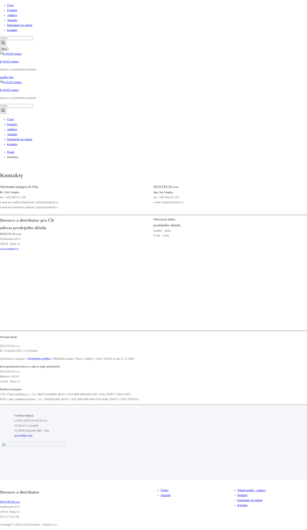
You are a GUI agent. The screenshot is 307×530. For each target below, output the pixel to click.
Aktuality (166, 495)
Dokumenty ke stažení (249, 500)
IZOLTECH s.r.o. (10, 501)
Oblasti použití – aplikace (251, 490)
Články (165, 490)
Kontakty (242, 505)
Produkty (242, 495)
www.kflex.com (23, 435)
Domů (10, 152)
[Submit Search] (3, 43)
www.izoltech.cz (9, 248)
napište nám (6, 77)
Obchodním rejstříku (38, 358)
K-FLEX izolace (9, 61)
